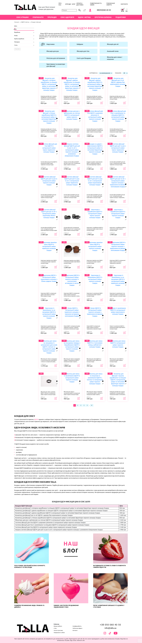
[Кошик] (122, 10)
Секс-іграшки (22, 17)
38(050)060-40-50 (104, 10)
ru (127, 11)
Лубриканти (38, 17)
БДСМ (36, 419)
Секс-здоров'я (67, 17)
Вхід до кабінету (58, 626)
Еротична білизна (103, 17)
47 (91, 405)
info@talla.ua (110, 628)
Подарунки (121, 17)
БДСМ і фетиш (84, 17)
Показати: (118, 73)
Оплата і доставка (58, 630)
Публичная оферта (77, 628)
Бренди (68, 4)
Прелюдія (51, 17)
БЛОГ (71, 547)
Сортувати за (93, 73)
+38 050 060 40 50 (110, 625)
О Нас (55, 628)
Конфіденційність (77, 626)
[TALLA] (25, 7)
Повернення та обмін (59, 632)
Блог (73, 4)
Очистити (17, 49)
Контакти (124, 4)
